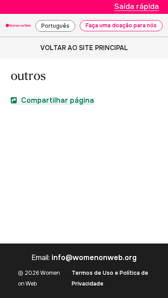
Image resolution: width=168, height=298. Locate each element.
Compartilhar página (56, 100)
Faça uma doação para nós (121, 25)
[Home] (18, 25)
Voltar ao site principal (84, 48)
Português (55, 25)
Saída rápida (136, 6)
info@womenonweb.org (94, 257)
